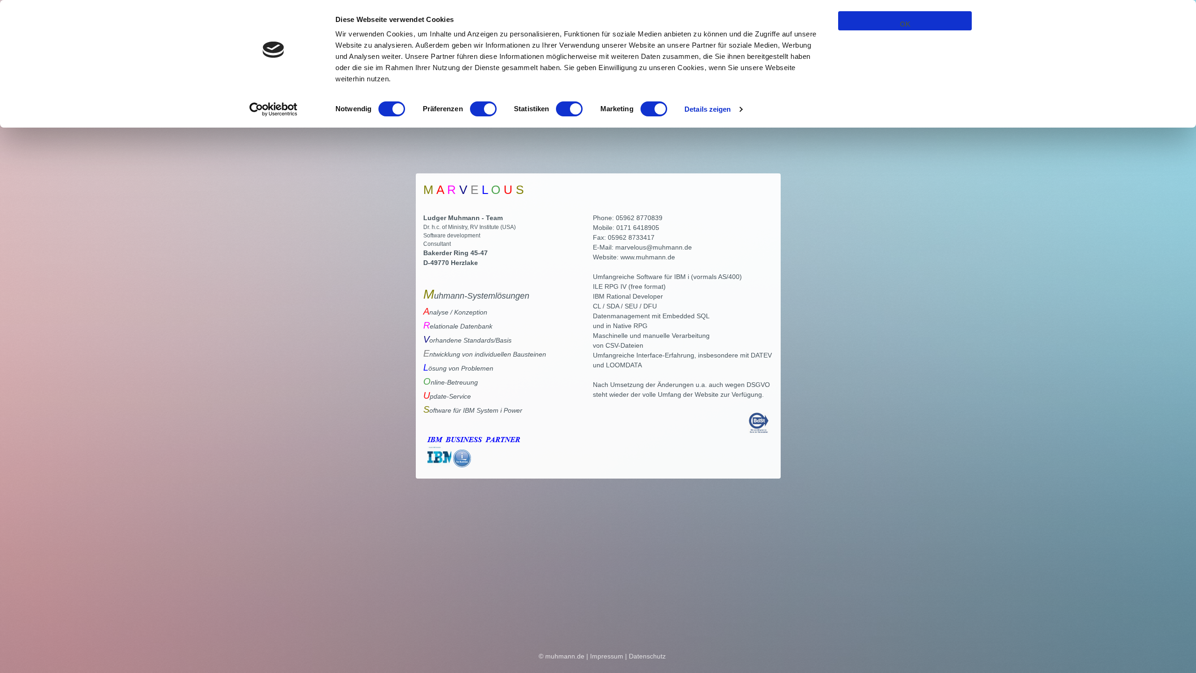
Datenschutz (647, 656)
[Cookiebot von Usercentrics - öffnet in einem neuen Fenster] (273, 109)
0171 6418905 (637, 227)
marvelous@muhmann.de (653, 247)
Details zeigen (707, 109)
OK (905, 24)
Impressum (606, 656)
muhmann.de (564, 656)
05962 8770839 (639, 218)
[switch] (483, 108)
